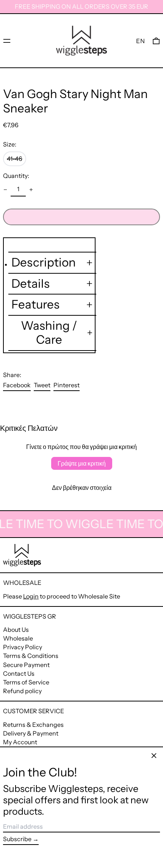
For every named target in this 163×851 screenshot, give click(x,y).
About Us (16, 629)
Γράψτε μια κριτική (82, 463)
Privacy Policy (22, 647)
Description (43, 263)
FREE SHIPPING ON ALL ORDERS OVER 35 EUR (81, 6)
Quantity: (16, 175)
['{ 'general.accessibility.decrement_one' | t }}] (5, 189)
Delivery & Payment (30, 733)
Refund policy (22, 691)
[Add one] (31, 189)
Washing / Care (49, 333)
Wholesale (18, 638)
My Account (20, 742)
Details (30, 284)
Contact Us (18, 673)
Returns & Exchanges (33, 724)
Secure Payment (26, 665)
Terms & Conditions (30, 655)
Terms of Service (26, 682)
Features (35, 305)
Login (31, 596)
